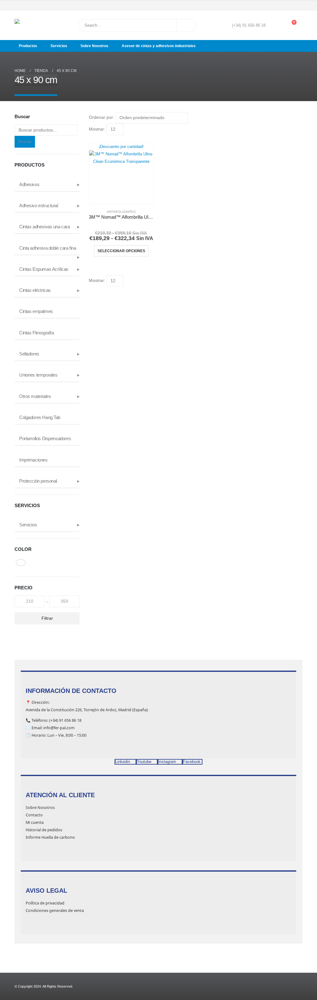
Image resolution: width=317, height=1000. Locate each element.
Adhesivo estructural (38, 205)
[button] (91, 138)
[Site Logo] (30, 25)
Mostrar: (97, 129)
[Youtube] (281, 6)
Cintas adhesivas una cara (44, 226)
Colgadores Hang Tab (39, 417)
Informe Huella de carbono (50, 837)
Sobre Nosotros (94, 46)
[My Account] (275, 25)
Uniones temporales (38, 375)
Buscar (25, 141)
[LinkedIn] (298, 6)
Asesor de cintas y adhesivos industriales (159, 46)
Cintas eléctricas (35, 290)
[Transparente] (21, 562)
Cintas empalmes (36, 311)
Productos (28, 46)
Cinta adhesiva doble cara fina (47, 248)
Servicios (58, 46)
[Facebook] (272, 6)
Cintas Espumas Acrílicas (43, 269)
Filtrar (47, 618)
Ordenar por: (101, 117)
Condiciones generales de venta (55, 910)
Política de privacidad (45, 903)
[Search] (186, 25)
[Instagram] (290, 6)
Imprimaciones (33, 460)
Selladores (29, 353)
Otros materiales (35, 396)
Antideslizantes (121, 211)
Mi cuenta (35, 822)
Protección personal (38, 481)
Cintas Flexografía (36, 332)
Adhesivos (29, 184)
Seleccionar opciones (121, 251)
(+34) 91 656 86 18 (249, 25)
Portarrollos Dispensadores (45, 438)
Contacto (34, 815)
